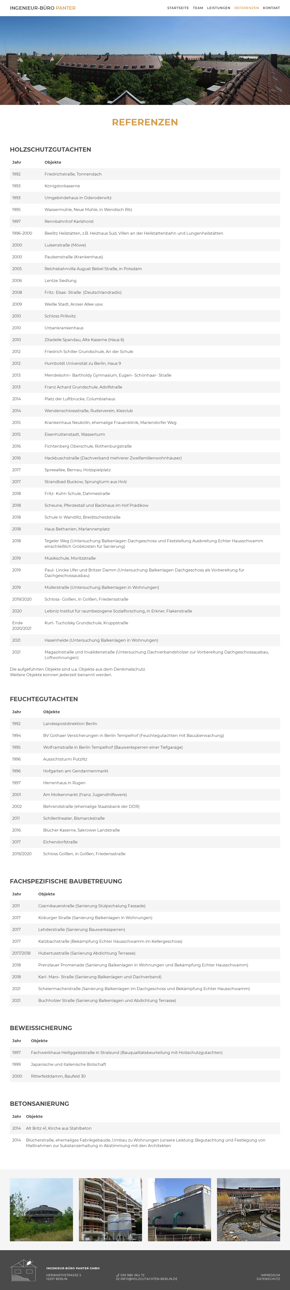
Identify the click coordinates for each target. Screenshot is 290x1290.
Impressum (270, 1275)
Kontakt (271, 8)
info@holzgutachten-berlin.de (149, 1279)
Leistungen (218, 8)
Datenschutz (268, 1279)
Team (198, 8)
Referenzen (246, 8)
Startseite (178, 8)
